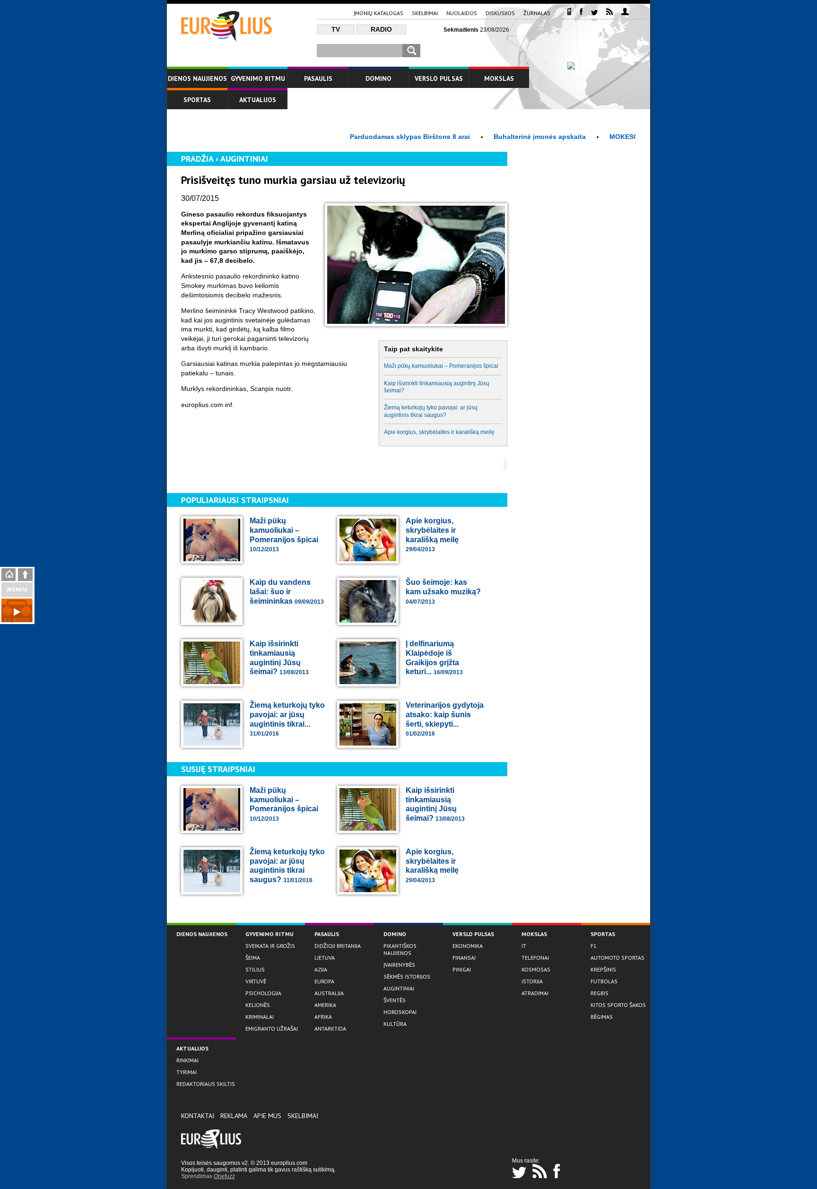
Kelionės (257, 1004)
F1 (594, 945)
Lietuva (324, 957)
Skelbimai (425, 13)
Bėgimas (602, 1016)
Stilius (255, 969)
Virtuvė (255, 981)
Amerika (325, 1004)
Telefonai (535, 957)
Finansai (464, 957)
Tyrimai (186, 1072)
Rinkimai (187, 1060)
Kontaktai (197, 1115)
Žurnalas (536, 13)
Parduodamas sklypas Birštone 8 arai (382, 136)
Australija (329, 993)
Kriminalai (259, 1016)
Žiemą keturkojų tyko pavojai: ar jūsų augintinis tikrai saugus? (431, 411)
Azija (320, 969)
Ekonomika (467, 945)
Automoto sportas (617, 957)
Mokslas (499, 78)
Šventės (394, 1000)
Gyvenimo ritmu (258, 78)
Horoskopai (400, 1011)
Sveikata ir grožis (270, 945)
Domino (378, 78)
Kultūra (395, 1023)
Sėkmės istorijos (406, 976)
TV (335, 29)
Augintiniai (244, 158)
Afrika (323, 1016)
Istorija (532, 981)
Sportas (197, 99)
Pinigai (461, 969)
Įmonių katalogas (378, 13)
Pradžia (197, 158)
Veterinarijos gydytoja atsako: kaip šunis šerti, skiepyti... (445, 719)
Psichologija (263, 993)
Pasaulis (318, 78)
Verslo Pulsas (439, 78)
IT (523, 945)
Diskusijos (500, 13)
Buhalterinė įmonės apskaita (512, 136)
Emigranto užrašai (271, 1028)
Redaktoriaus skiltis (205, 1083)
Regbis (599, 993)
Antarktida (330, 1028)
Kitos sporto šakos (618, 1004)
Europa (324, 981)
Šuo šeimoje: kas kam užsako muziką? (443, 591)
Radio (381, 29)
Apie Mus (267, 1115)
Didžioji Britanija (337, 945)
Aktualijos (257, 99)
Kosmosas (535, 969)
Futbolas (604, 981)
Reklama (233, 1115)
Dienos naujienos (197, 78)
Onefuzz (224, 1176)
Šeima (252, 957)
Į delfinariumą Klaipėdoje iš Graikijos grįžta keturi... (434, 658)
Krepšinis (603, 969)
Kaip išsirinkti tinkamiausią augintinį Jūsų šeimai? (436, 387)
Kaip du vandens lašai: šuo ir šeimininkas (287, 591)
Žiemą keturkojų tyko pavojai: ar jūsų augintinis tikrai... (287, 719)
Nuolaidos (461, 13)
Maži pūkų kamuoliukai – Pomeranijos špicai (441, 366)
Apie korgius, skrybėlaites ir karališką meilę (439, 432)
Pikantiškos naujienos (400, 949)
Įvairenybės (399, 964)
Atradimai (534, 993)
